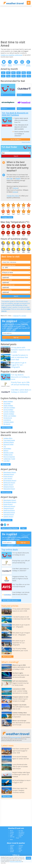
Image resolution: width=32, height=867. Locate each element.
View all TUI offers (26, 142)
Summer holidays (8, 412)
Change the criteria (13, 196)
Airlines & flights (8, 442)
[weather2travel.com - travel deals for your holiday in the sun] (13, 4)
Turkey (20, 850)
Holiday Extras (8, 455)
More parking (6, 492)
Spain (20, 848)
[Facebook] (2, 525)
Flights (11, 847)
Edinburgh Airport (9, 483)
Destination (5, 151)
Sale (7, 125)
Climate (12, 851)
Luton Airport (7, 478)
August (18, 178)
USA (20, 851)
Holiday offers (7, 438)
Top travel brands (9, 440)
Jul (3, 76)
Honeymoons (7, 418)
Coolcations (7, 420)
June (8, 178)
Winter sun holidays (9, 416)
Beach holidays (8, 401)
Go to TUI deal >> (16, 139)
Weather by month (3, 65)
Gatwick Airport (8, 485)
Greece (20, 847)
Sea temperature (7, 275)
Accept (28, 858)
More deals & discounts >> (11, 600)
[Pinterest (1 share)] (8, 525)
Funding (21, 835)
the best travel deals (15, 737)
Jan (3, 73)
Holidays (12, 845)
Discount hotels (8, 444)
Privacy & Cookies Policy (15, 861)
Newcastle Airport (9, 489)
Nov (23, 76)
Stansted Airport (8, 474)
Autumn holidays (8, 414)
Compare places (8, 422)
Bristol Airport (8, 476)
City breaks (7, 403)
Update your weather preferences (11, 55)
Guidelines (21, 834)
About (11, 830)
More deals (5, 464)
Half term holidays (9, 408)
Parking (12, 850)
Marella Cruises (8, 453)
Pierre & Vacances (9, 457)
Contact (12, 832)
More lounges (6, 520)
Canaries (21, 845)
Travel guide (22, 64)
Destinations (16, 64)
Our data (21, 830)
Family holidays (8, 405)
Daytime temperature (8, 265)
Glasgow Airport (8, 487)
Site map (12, 837)
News (11, 839)
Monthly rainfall (7, 280)
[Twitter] (5, 525)
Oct (18, 76)
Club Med (6, 461)
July (11, 178)
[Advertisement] (16, 23)
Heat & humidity (7, 290)
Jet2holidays (7, 448)
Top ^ (23, 528)
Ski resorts (6, 424)
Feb (8, 73)
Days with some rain (8, 285)
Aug (8, 76)
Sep (13, 76)
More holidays (6, 427)
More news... (7, 796)
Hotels (11, 848)
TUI (4, 446)
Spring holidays (8, 410)
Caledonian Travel (9, 459)
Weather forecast (10, 65)
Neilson (5, 450)
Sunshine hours (7, 270)
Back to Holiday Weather (10, 528)
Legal (11, 835)
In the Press (19, 837)
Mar (13, 73)
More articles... (7, 656)
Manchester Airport (9, 472)
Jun (29, 73)
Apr (18, 73)
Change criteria (7, 217)
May (23, 73)
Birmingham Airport (9, 480)
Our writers (21, 832)
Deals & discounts (28, 65)
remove (15, 188)
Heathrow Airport (9, 510)
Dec (29, 76)
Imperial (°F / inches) (19, 316)
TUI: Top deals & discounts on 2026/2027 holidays (15, 114)
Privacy (11, 834)
